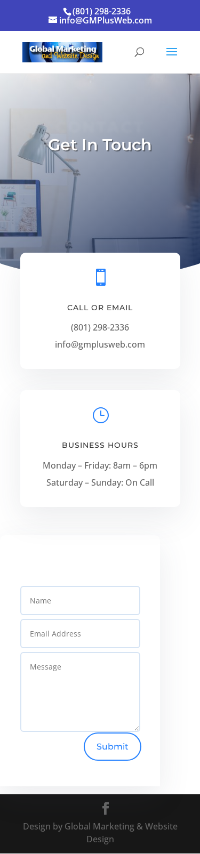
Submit (113, 747)
